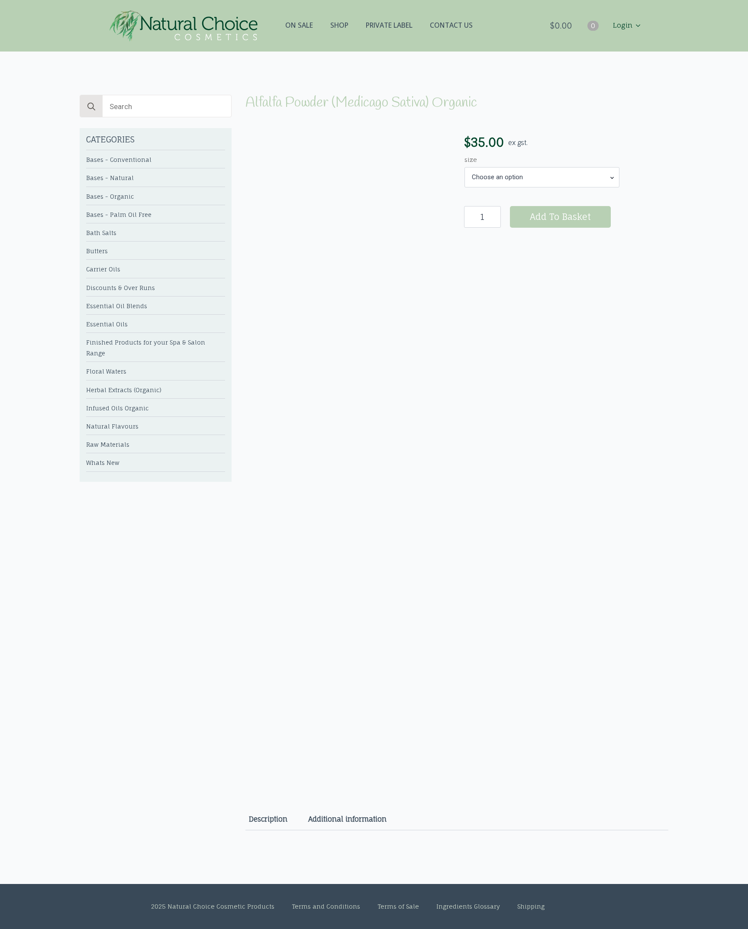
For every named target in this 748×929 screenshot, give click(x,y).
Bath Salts (101, 232)
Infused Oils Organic (117, 408)
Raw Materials (107, 444)
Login (622, 25)
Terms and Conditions (326, 906)
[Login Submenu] (640, 25)
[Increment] (494, 217)
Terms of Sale (398, 906)
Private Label (389, 25)
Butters (97, 251)
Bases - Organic (110, 196)
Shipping (531, 906)
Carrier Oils (103, 269)
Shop (339, 25)
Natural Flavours (112, 426)
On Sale (299, 25)
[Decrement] (471, 217)
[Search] (91, 106)
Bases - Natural (110, 177)
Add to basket (560, 216)
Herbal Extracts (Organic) (123, 390)
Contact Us (451, 25)
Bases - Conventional (119, 159)
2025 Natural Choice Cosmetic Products (212, 906)
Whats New (102, 462)
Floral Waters (106, 371)
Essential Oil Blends (116, 306)
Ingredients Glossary (468, 906)
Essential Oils (107, 324)
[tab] (268, 819)
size (470, 160)
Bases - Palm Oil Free (119, 214)
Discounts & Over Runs (120, 287)
